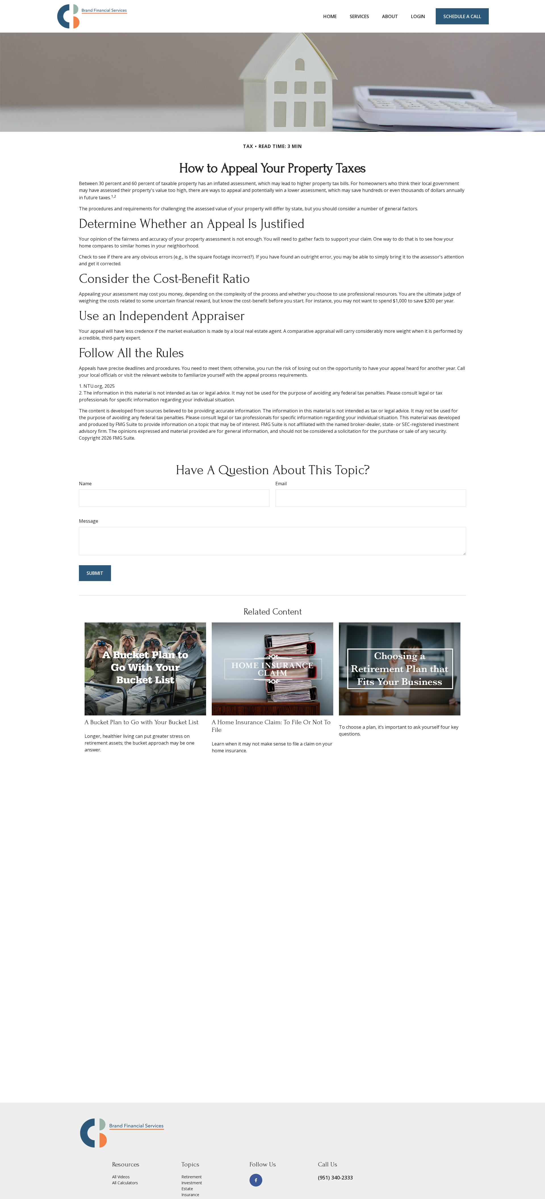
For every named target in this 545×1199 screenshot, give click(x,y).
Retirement (191, 1176)
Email (281, 483)
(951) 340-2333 (335, 1177)
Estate (187, 1188)
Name (85, 483)
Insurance (190, 1194)
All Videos (121, 1176)
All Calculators (125, 1182)
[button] (330, 16)
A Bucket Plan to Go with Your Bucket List (141, 722)
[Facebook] (256, 1180)
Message (88, 521)
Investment (191, 1182)
